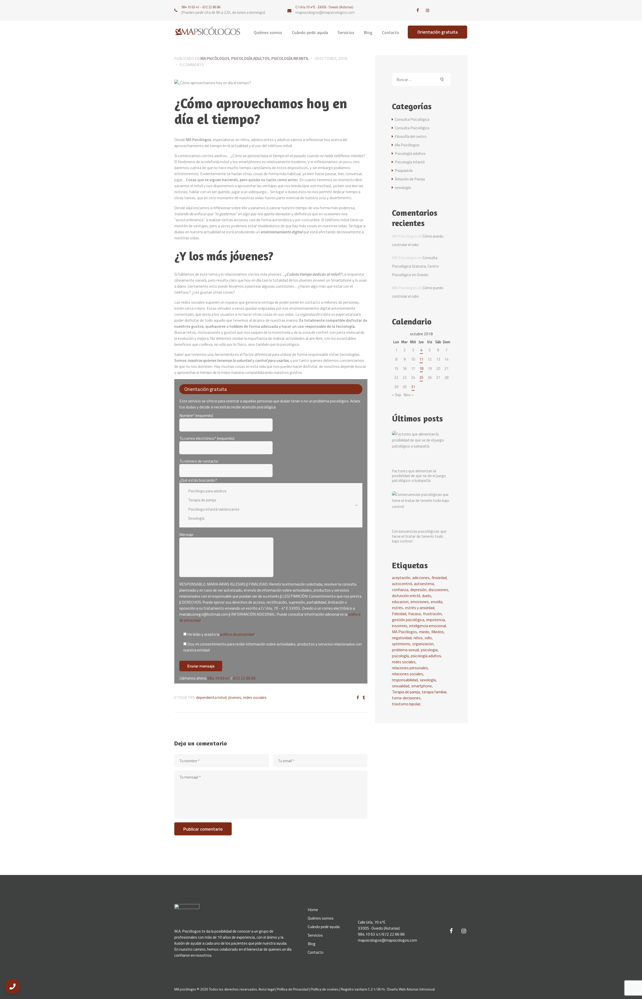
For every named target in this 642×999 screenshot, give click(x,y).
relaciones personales (410, 668)
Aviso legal (267, 989)
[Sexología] (267, 518)
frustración (432, 614)
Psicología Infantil (290, 58)
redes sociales (255, 697)
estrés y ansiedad (419, 608)
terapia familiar (434, 692)
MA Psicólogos (404, 632)
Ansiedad (439, 578)
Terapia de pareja (406, 692)
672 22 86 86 (244, 678)
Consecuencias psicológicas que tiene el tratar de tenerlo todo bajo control (419, 536)
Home (313, 910)
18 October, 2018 (330, 58)
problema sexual (405, 650)
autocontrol (402, 584)
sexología (403, 187)
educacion (400, 602)
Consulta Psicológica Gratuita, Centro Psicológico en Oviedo (415, 266)
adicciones (421, 578)
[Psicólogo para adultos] (267, 490)
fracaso (414, 614)
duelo (426, 596)
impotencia (435, 620)
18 (421, 368)
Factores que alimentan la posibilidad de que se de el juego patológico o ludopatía (419, 476)
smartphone (421, 686)
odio (428, 638)
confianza (400, 590)
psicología (400, 656)
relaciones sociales (407, 674)
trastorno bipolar (406, 704)
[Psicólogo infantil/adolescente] (267, 509)
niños (418, 638)
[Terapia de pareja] (267, 500)
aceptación (401, 578)
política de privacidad (237, 634)
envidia (436, 602)
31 (413, 387)
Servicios (315, 935)
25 (421, 377)
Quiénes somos (321, 918)
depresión (418, 590)
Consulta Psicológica (412, 119)
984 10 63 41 (218, 678)
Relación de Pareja (410, 179)
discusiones (438, 590)
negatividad (402, 638)
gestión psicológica (408, 620)
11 (421, 359)
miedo (424, 632)
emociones (420, 602)
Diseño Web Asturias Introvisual (411, 989)
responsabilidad (405, 680)
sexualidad (400, 686)
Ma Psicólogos (214, 58)
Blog (311, 944)
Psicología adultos (250, 58)
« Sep (396, 395)
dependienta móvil (211, 697)
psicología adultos (426, 656)
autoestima (424, 584)
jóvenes (234, 697)
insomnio (399, 626)
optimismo (401, 644)
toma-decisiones (406, 698)
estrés (397, 608)
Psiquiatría (404, 170)
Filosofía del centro (411, 136)
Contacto (316, 952)
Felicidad (399, 614)
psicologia (429, 650)
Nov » (408, 395)
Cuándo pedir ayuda (324, 927)
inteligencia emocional (427, 626)
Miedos (437, 632)
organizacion (423, 644)
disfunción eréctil (406, 596)
